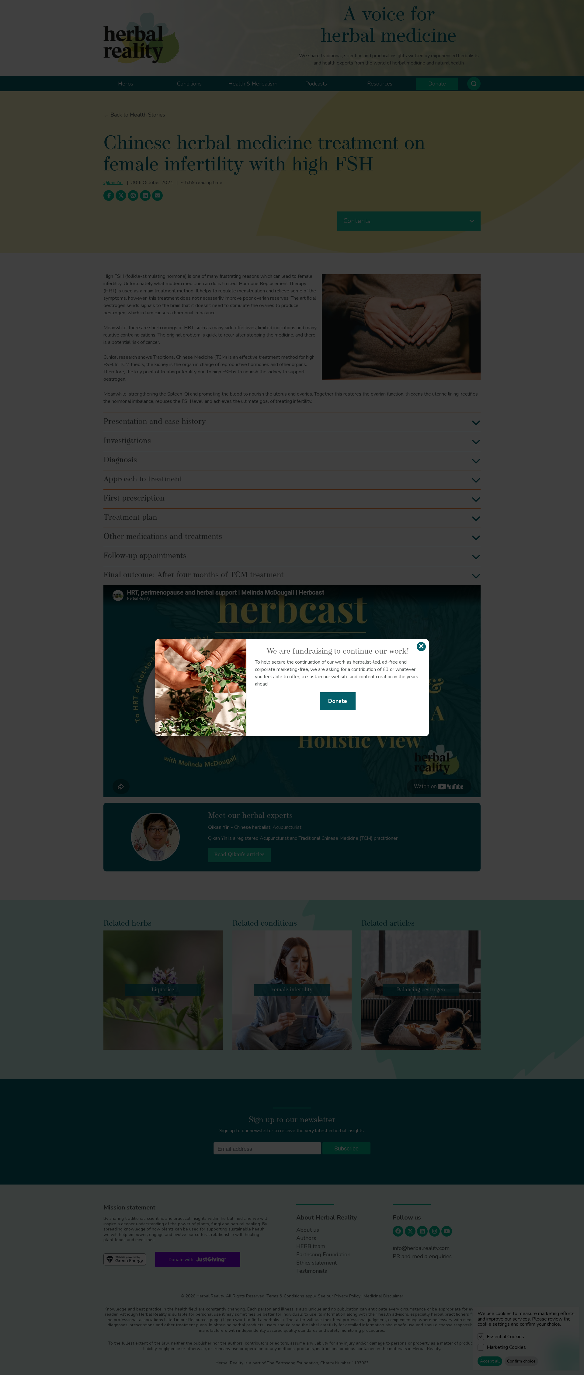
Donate (337, 701)
